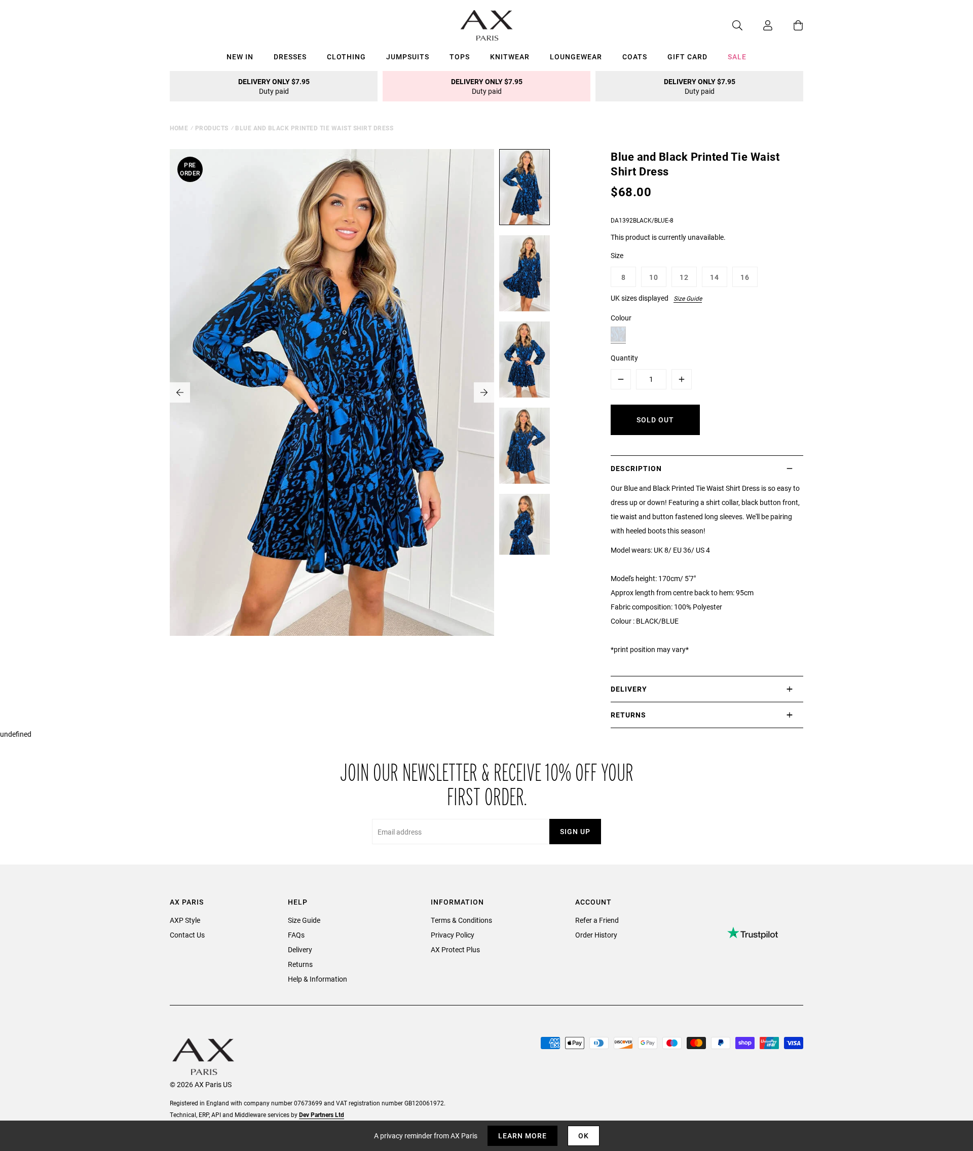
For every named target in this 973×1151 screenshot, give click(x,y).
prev (180, 392)
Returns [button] (628, 715)
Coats (634, 56)
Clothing (346, 56)
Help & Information (317, 979)
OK (583, 1135)
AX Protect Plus (455, 949)
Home (179, 128)
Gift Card (687, 56)
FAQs (296, 935)
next (484, 392)
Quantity (624, 358)
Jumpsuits (407, 56)
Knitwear (510, 56)
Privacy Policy (452, 935)
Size (617, 255)
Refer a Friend (597, 920)
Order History (596, 935)
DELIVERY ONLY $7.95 (274, 86)
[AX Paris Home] (487, 25)
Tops (460, 56)
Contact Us (187, 935)
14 (714, 277)
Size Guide (687, 298)
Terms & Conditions (461, 920)
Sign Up (575, 831)
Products (212, 128)
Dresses (290, 56)
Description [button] (636, 468)
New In (240, 56)
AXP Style (185, 920)
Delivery (300, 949)
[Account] (757, 25)
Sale (737, 56)
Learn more (522, 1135)
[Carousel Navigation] (332, 392)
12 (684, 277)
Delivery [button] (629, 689)
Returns (300, 964)
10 (653, 277)
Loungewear (576, 56)
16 (745, 277)
